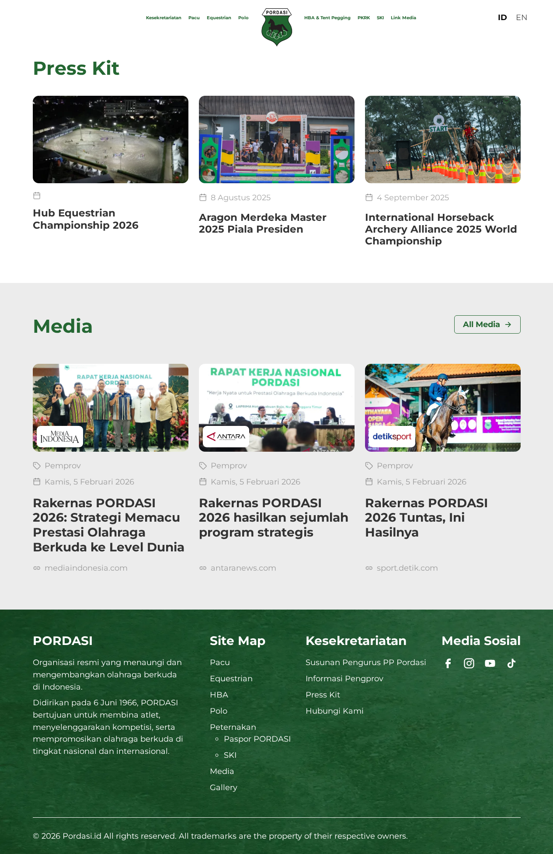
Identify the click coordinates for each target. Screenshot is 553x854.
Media (222, 771)
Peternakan (233, 727)
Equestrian (219, 18)
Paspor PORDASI (257, 739)
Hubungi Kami (335, 711)
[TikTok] (511, 663)
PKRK (364, 18)
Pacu (194, 18)
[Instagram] (469, 663)
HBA (219, 695)
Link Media (403, 18)
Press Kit (323, 695)
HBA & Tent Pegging (327, 18)
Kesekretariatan (163, 18)
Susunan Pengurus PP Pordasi (366, 662)
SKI (380, 18)
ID (502, 17)
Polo (243, 18)
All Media (481, 324)
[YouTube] (490, 663)
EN (522, 17)
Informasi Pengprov (344, 678)
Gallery (223, 787)
